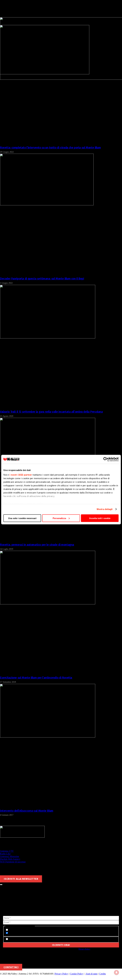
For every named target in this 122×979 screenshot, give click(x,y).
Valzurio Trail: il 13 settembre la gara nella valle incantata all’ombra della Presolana (51, 411)
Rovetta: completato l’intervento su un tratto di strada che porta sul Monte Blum (50, 147)
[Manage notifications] (116, 972)
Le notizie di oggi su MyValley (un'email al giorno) (33, 933)
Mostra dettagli (105, 509)
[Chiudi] (1, 884)
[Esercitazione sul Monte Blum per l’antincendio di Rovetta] (47, 603)
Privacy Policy (84, 949)
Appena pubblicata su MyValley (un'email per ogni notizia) (38, 930)
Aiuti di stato (91, 973)
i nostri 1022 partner (21, 474)
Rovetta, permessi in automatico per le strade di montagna (37, 544)
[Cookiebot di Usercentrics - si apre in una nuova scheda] (106, 459)
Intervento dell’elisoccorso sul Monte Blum (26, 811)
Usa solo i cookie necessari (22, 518)
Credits (102, 973)
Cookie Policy (76, 973)
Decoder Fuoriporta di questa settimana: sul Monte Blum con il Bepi (42, 278)
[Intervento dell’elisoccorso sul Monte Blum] (47, 736)
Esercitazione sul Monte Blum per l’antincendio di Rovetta (36, 677)
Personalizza (59, 518)
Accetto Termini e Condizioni (23, 939)
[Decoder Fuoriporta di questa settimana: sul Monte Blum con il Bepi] (47, 204)
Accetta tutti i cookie (99, 518)
